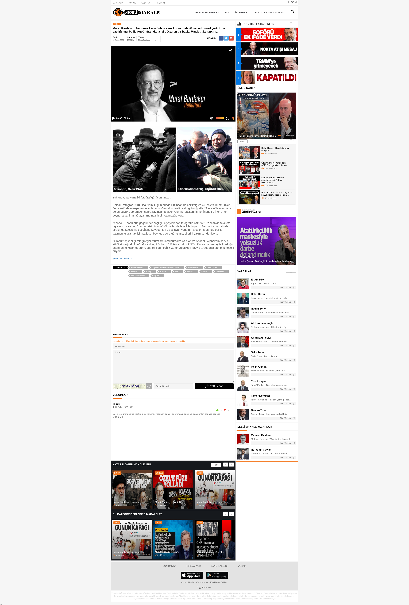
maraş (148, 272)
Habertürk (220, 272)
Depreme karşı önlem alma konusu (165, 268)
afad (176, 272)
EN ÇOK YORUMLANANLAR (269, 12)
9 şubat (156, 276)
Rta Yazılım (206, 587)
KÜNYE (132, 3)
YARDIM (242, 566)
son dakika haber (138, 276)
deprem (134, 272)
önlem (204, 272)
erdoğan (190, 272)
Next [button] (231, 465)
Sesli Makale (141, 12)
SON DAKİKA (169, 566)
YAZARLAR (146, 3)
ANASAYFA (118, 3)
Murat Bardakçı (137, 268)
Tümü (216, 465)
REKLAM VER (193, 566)
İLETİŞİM (161, 3)
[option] (132, 489)
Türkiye (163, 272)
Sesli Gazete (212, 268)
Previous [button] (225, 465)
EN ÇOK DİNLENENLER (236, 12)
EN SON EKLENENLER (207, 12)
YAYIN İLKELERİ (219, 566)
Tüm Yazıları (285, 287)
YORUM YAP (216, 386)
